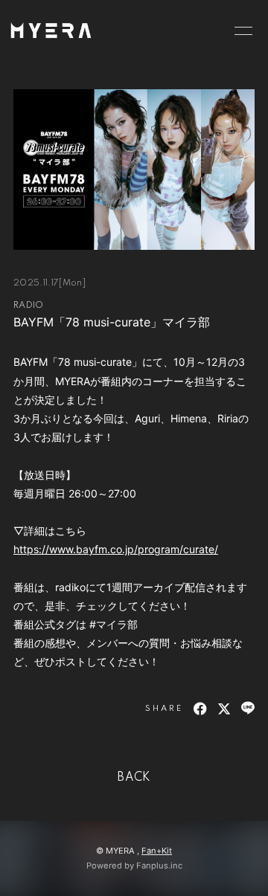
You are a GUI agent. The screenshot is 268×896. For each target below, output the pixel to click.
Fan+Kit (156, 850)
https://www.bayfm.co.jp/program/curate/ (115, 549)
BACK (134, 778)
